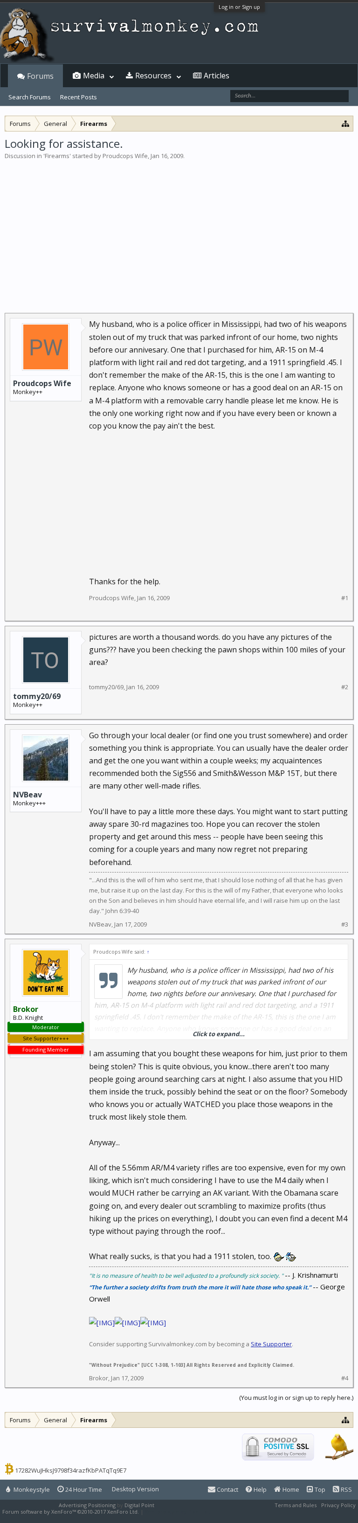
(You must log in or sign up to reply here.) (296, 1397)
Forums (40, 76)
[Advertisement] (179, 230)
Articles (216, 75)
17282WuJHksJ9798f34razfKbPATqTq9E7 (70, 1470)
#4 (344, 1378)
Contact (226, 1489)
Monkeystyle (31, 1489)
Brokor (98, 1378)
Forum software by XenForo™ (70, 1511)
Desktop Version (135, 1489)
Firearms (57, 156)
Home (290, 1489)
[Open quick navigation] (346, 123)
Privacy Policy (338, 1505)
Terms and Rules (296, 1505)
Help (259, 1489)
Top (319, 1489)
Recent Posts (78, 97)
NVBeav (27, 794)
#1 (344, 598)
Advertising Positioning (87, 1505)
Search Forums (29, 97)
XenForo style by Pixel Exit (177, 1511)
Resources (153, 75)
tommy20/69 (37, 696)
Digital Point (139, 1505)
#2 (344, 687)
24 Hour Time (83, 1489)
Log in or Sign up (239, 6)
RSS (345, 1489)
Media (93, 75)
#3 (344, 924)
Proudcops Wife (125, 156)
